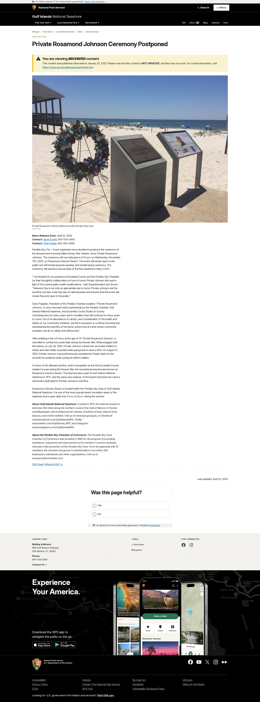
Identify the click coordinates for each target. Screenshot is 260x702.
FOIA (35, 688)
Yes (100, 505)
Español (137, 550)
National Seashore (57, 16)
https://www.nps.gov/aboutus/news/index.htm (67, 67)
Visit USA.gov (105, 695)
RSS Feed (37, 464)
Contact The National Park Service (101, 684)
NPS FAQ (87, 688)
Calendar (216, 23)
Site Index (138, 544)
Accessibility (39, 679)
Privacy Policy (40, 684)
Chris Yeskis (49, 243)
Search (204, 7)
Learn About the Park (67, 23)
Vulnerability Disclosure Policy (148, 688)
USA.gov (188, 679)
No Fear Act (139, 679)
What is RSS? (53, 464)
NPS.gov (36, 32)
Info (184, 23)
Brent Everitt (50, 239)
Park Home (48, 32)
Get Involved (91, 23)
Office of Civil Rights (193, 684)
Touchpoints (155, 525)
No (99, 514)
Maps (205, 23)
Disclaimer (138, 684)
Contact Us (38, 564)
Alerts (193, 23)
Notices (86, 679)
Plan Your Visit (42, 23)
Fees (225, 23)
